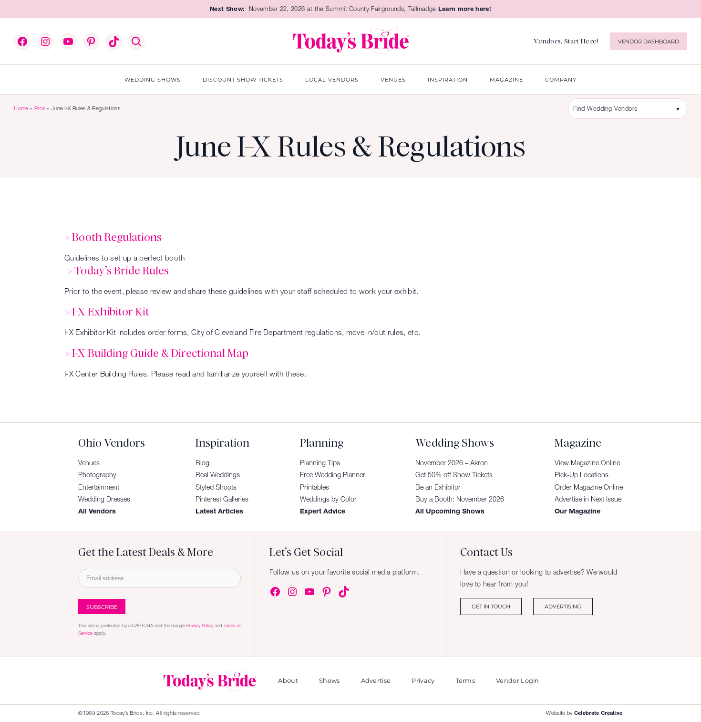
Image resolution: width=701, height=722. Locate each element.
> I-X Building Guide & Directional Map (156, 353)
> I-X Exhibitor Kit (106, 311)
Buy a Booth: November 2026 (459, 499)
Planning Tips (320, 463)
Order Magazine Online (589, 487)
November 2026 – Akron (451, 463)
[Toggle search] (136, 41)
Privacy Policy (199, 625)
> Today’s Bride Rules (118, 270)
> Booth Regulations (113, 237)
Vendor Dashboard (648, 41)
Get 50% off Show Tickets (454, 475)
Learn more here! (464, 8)
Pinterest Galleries (222, 499)
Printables (314, 487)
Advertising (563, 606)
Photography (97, 475)
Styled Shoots (216, 487)
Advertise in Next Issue (588, 499)
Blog (202, 463)
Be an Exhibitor (438, 487)
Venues (89, 463)
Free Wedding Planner (332, 475)
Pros (39, 108)
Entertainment (98, 487)
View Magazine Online (587, 463)
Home (21, 108)
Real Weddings (218, 475)
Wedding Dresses (104, 499)
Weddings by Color (328, 499)
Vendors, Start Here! (566, 41)
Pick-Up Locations (581, 475)
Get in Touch (491, 606)
